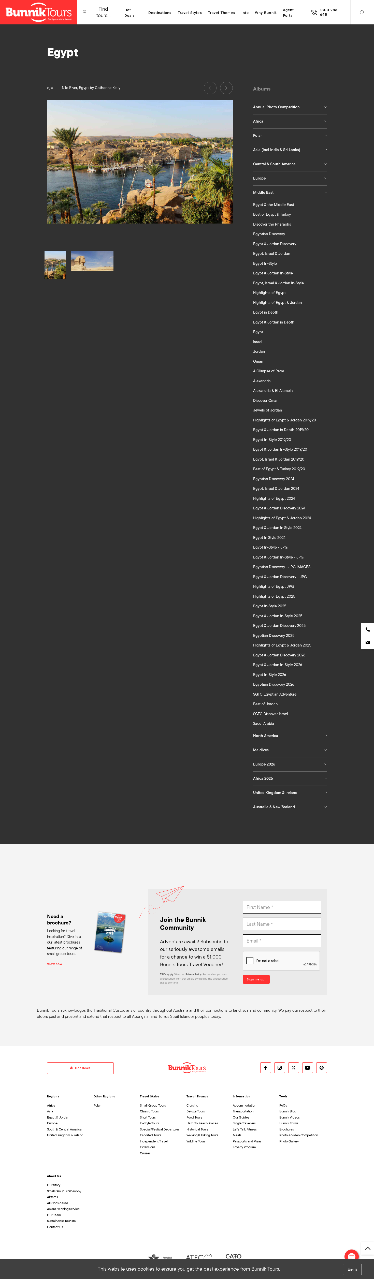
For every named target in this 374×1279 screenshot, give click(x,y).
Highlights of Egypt (269, 293)
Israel (257, 342)
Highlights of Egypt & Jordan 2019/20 (284, 420)
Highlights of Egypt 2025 (274, 596)
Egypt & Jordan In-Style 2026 (277, 665)
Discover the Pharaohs (272, 224)
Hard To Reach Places (202, 1123)
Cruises (145, 1153)
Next (226, 88)
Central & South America (274, 164)
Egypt (258, 332)
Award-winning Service (63, 1209)
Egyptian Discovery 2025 (273, 635)
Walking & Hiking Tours (202, 1135)
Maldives (261, 750)
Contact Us (55, 1227)
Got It (352, 1270)
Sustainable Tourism (61, 1220)
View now (54, 964)
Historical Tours (197, 1129)
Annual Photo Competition (276, 107)
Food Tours (194, 1117)
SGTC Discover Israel (270, 714)
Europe (259, 178)
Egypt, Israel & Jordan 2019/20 (278, 459)
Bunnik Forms (288, 1123)
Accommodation (244, 1105)
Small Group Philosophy (64, 1191)
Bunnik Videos (289, 1117)
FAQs (283, 1105)
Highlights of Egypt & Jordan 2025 (282, 645)
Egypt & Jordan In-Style (273, 273)
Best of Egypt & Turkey (272, 214)
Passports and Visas (247, 1141)
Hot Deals (129, 12)
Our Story (53, 1185)
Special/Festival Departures (160, 1129)
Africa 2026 (263, 778)
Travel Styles (149, 1096)
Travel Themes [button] (221, 13)
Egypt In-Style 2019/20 (272, 440)
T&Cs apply (166, 974)
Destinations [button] (160, 13)
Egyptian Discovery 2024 (273, 479)
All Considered (57, 1203)
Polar (257, 135)
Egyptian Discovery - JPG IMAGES (281, 567)
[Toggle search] (362, 12)
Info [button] (245, 13)
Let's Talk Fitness (245, 1129)
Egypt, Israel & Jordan (271, 253)
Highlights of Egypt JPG (273, 586)
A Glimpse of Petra (268, 371)
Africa (258, 121)
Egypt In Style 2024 (269, 537)
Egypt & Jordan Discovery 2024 (279, 508)
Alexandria (262, 381)
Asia (50, 1111)
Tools (283, 1096)
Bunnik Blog (287, 1111)
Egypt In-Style (265, 263)
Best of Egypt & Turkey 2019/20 (279, 469)
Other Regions (104, 1096)
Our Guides (241, 1117)
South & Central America (64, 1129)
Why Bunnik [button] (266, 13)
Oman (258, 361)
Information (242, 1096)
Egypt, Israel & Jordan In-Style (278, 283)
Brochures (286, 1129)
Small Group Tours (153, 1105)
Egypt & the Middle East (273, 205)
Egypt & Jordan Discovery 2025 (279, 625)
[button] (351, 1256)
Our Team (54, 1215)
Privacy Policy (193, 974)
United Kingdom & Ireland (275, 793)
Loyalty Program (244, 1147)
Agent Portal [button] (288, 12)
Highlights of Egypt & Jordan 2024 (282, 518)
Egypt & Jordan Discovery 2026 (279, 655)
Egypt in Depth (265, 312)
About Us (54, 1176)
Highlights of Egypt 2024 (274, 498)
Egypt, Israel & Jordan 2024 (276, 488)
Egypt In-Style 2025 (269, 606)
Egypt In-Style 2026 (269, 675)
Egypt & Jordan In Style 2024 (277, 528)
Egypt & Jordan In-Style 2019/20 (280, 449)
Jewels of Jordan (267, 410)
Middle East (263, 192)
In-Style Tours (149, 1123)
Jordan (259, 351)
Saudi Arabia (263, 723)
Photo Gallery (289, 1141)
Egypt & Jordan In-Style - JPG (278, 557)
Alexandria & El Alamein (273, 390)
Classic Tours (149, 1111)
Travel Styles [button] (190, 13)
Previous (210, 88)
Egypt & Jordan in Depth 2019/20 (281, 430)
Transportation (243, 1111)
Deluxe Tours (195, 1111)
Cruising (192, 1105)
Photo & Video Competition (298, 1135)
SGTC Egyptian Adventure (274, 694)
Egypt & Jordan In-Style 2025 (277, 616)
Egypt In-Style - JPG (270, 547)
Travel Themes (197, 1096)
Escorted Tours (150, 1135)
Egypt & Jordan (58, 1117)
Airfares (52, 1197)
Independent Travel (154, 1141)
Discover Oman (265, 400)
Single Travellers (244, 1123)
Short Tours (148, 1117)
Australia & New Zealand (274, 807)
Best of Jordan (265, 704)
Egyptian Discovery (269, 234)
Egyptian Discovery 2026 (273, 684)
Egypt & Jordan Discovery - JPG (280, 577)
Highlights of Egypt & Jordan (277, 302)
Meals (237, 1135)
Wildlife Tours (196, 1141)
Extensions (147, 1147)
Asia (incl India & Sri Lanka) (276, 150)
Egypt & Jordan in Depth (273, 322)
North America (265, 736)
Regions (53, 1096)
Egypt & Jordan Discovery (274, 244)
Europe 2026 (264, 764)
